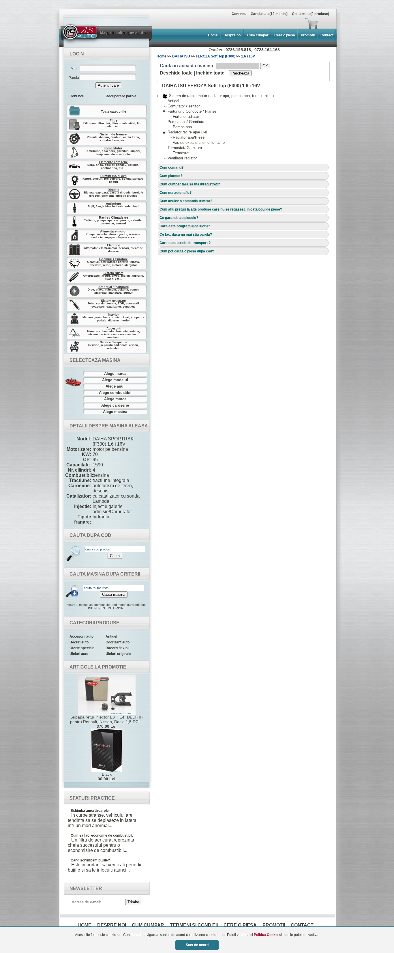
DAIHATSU (181, 56)
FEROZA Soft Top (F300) (215, 56)
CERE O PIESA (240, 925)
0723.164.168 (267, 49)
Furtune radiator (186, 116)
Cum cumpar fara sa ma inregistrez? (190, 184)
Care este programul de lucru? (185, 226)
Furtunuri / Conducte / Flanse (192, 111)
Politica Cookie (266, 935)
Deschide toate (176, 72)
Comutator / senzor (184, 106)
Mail (74, 69)
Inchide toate (210, 72)
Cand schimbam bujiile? (90, 860)
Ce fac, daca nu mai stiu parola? (186, 234)
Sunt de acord (197, 945)
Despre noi (232, 35)
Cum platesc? (171, 176)
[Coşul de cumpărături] (190, 23)
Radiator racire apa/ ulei (187, 132)
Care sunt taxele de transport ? (185, 243)
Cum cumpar (258, 35)
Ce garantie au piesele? (179, 218)
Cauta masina (113, 594)
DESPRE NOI (111, 925)
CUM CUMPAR (148, 925)
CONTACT (302, 925)
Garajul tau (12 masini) (269, 14)
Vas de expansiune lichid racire (199, 142)
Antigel (111, 636)
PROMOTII (273, 925)
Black (106, 776)
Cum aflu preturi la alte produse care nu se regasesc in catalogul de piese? (221, 209)
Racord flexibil (117, 648)
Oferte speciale (82, 648)
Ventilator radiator (182, 158)
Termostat (181, 153)
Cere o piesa (284, 35)
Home (213, 35)
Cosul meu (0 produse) (310, 14)
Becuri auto (79, 642)
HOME (84, 925)
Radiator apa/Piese (188, 137)
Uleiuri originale (118, 654)
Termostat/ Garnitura (185, 148)
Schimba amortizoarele (90, 811)
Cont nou (239, 14)
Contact (326, 35)
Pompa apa (182, 127)
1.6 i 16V (248, 56)
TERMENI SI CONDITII (194, 925)
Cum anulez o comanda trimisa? (186, 201)
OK (265, 66)
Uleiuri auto (79, 654)
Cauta (115, 556)
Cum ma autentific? (176, 193)
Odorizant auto (118, 642)
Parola (74, 78)
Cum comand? (171, 167)
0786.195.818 (238, 49)
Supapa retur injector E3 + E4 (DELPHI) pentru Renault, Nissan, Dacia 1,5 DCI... (106, 722)
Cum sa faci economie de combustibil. (102, 835)
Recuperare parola (121, 96)
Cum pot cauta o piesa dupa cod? (187, 251)
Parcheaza (240, 73)
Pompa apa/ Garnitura (186, 122)
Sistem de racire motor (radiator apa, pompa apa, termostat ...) (218, 96)
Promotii (308, 35)
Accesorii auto (81, 636)
